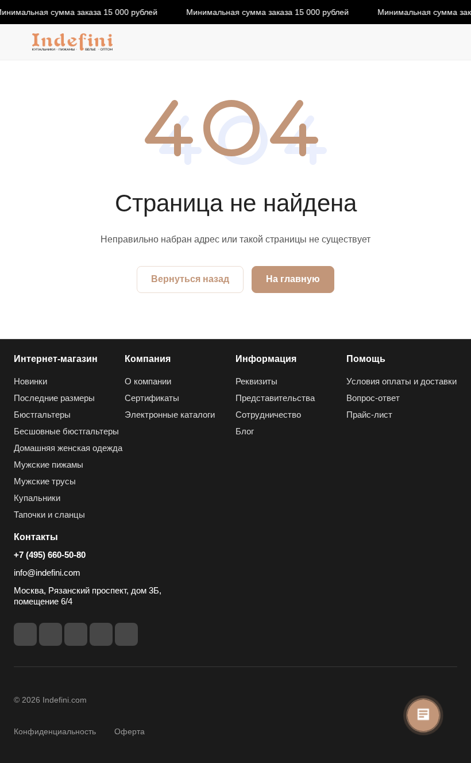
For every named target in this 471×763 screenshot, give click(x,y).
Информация (265, 359)
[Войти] (420, 42)
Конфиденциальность (55, 731)
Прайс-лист (369, 414)
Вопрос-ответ (373, 398)
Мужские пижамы (48, 464)
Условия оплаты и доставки (401, 381)
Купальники (37, 498)
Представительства (275, 398)
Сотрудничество (268, 414)
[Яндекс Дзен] (126, 634)
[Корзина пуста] (449, 42)
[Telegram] (50, 634)
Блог (244, 431)
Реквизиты (256, 381)
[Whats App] (101, 634)
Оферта (129, 731)
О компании (148, 381)
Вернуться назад (190, 279)
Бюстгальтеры (42, 414)
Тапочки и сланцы (49, 514)
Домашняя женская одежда (68, 448)
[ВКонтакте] (25, 634)
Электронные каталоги (170, 414)
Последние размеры (54, 398)
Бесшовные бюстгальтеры (66, 431)
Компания (148, 359)
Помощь (365, 359)
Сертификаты (152, 398)
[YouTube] (75, 634)
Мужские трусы (45, 481)
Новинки (30, 381)
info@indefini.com (47, 572)
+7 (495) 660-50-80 (50, 555)
